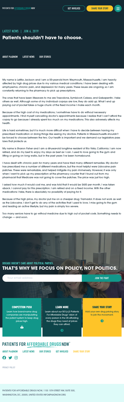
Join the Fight (102, 278)
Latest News (28, 56)
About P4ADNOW (10, 56)
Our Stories (45, 56)
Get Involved (74, 8)
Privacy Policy (8, 367)
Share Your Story (99, 8)
